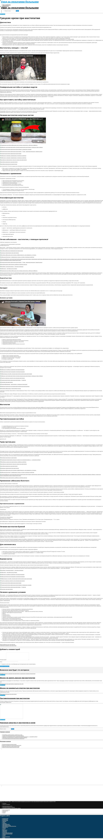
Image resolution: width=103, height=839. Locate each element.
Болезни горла (5, 818)
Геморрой (4, 821)
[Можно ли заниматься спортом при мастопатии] (11, 684)
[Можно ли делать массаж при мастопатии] (17, 673)
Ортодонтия (4, 831)
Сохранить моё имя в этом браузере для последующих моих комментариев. (18, 664)
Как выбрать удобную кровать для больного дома (12, 734)
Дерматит (4, 823)
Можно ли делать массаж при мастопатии (17, 678)
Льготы (3, 812)
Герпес (3, 822)
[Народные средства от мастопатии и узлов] (11, 718)
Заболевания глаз (6, 824)
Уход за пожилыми (6, 4)
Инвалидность (5, 810)
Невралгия (4, 830)
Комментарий (3, 659)
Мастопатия (2, 14)
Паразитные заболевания (7, 832)
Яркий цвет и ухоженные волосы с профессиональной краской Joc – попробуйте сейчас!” (19, 736)
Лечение (4, 811)
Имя (1, 661)
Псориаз (4, 834)
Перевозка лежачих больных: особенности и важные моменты (14, 737)
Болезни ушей (5, 820)
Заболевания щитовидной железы (9, 826)
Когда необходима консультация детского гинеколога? (13, 738)
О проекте (4, 803)
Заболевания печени (6, 825)
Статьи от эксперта (6, 804)
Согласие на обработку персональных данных (11, 808)
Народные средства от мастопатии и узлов (17, 723)
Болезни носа (5, 819)
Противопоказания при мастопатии (15, 698)
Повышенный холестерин (7, 833)
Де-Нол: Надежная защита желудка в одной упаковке (13, 735)
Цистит (3, 837)
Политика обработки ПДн (7, 806)
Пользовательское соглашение (8, 807)
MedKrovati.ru (2, 801)
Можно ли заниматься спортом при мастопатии (20, 688)
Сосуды (3, 835)
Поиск (17, 10)
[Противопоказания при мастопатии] (8, 694)
